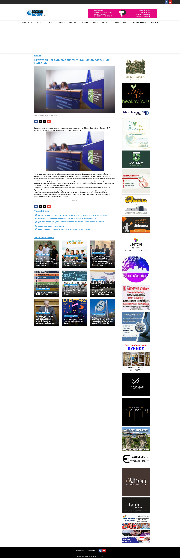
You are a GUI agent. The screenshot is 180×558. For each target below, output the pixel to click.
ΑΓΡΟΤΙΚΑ (95, 23)
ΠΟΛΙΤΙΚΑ (50, 23)
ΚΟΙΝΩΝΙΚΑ (72, 23)
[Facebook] (166, 2)
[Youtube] (170, 2)
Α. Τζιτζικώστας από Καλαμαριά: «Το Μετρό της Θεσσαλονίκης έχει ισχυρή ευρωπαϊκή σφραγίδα (102, 320)
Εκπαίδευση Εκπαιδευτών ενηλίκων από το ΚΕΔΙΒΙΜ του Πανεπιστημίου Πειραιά (64, 229)
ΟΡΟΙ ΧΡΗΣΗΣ (5, 2)
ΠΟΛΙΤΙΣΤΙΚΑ (61, 23)
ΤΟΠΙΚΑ (38, 23)
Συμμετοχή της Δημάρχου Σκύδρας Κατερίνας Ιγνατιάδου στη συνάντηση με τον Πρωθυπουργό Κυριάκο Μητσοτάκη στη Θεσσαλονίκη (71, 222)
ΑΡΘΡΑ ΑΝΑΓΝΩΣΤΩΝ (139, 23)
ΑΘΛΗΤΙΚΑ (105, 23)
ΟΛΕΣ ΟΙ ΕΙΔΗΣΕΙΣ (27, 23)
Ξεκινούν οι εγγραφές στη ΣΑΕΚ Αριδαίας (51, 226)
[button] (36, 121)
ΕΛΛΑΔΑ (117, 23)
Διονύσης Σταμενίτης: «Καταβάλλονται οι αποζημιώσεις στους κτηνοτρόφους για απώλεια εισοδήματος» (45, 319)
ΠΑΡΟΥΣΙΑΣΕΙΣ (154, 23)
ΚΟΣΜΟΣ (126, 23)
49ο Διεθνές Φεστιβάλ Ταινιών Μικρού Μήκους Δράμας (74, 321)
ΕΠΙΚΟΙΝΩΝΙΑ (15, 2)
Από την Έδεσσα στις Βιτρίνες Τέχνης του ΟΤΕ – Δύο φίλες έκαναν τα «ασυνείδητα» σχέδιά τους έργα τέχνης (73, 215)
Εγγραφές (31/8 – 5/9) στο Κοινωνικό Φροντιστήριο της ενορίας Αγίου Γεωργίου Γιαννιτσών (67, 218)
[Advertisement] (90, 39)
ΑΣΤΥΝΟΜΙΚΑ (84, 23)
